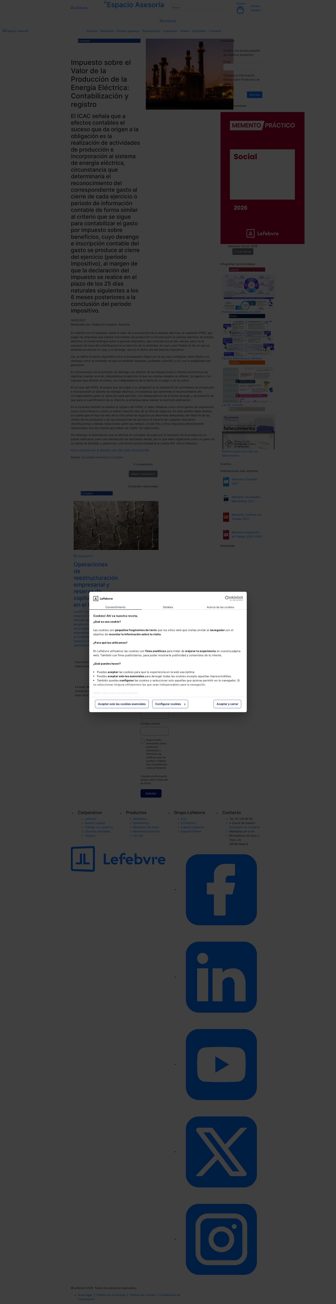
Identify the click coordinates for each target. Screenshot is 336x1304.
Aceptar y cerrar (227, 704)
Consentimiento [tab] (115, 607)
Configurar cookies (168, 704)
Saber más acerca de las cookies (115, 693)
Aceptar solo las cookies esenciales (122, 704)
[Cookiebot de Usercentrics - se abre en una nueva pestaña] (227, 598)
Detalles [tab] (168, 607)
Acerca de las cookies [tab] (220, 607)
